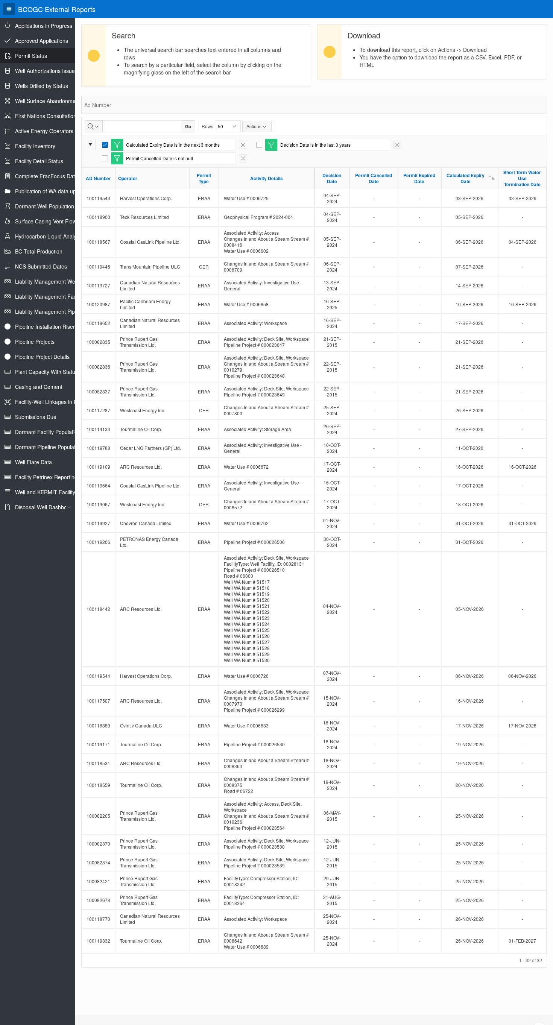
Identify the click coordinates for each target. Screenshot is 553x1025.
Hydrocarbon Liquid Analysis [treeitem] (49, 236)
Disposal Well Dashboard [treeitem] (45, 507)
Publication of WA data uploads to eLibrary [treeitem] (65, 191)
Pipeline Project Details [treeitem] (42, 356)
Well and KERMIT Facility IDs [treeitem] (50, 492)
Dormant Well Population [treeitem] (44, 206)
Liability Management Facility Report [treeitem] (58, 296)
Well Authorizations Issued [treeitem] (46, 70)
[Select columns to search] (94, 126)
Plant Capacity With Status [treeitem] (46, 371)
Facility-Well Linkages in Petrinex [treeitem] (54, 401)
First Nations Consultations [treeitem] (47, 116)
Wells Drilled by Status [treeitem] (41, 86)
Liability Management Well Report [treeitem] (55, 281)
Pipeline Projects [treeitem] (35, 341)
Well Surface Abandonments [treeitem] (49, 101)
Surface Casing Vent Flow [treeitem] (45, 221)
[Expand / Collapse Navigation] (9, 9)
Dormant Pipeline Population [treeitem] (49, 447)
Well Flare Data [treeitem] (33, 462)
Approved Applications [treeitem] (41, 40)
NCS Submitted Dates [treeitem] (41, 266)
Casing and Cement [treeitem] (38, 386)
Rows (207, 126)
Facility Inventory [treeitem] (35, 146)
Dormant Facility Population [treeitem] (48, 432)
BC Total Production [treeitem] (38, 251)
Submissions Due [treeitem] (35, 417)
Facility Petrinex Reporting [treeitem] (46, 477)
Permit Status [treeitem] (31, 55)
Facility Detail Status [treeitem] (39, 161)
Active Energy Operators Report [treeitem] (53, 131)
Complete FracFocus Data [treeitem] (46, 176)
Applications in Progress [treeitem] (43, 25)
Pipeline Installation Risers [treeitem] (46, 326)
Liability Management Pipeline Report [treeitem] (59, 311)
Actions (253, 126)
